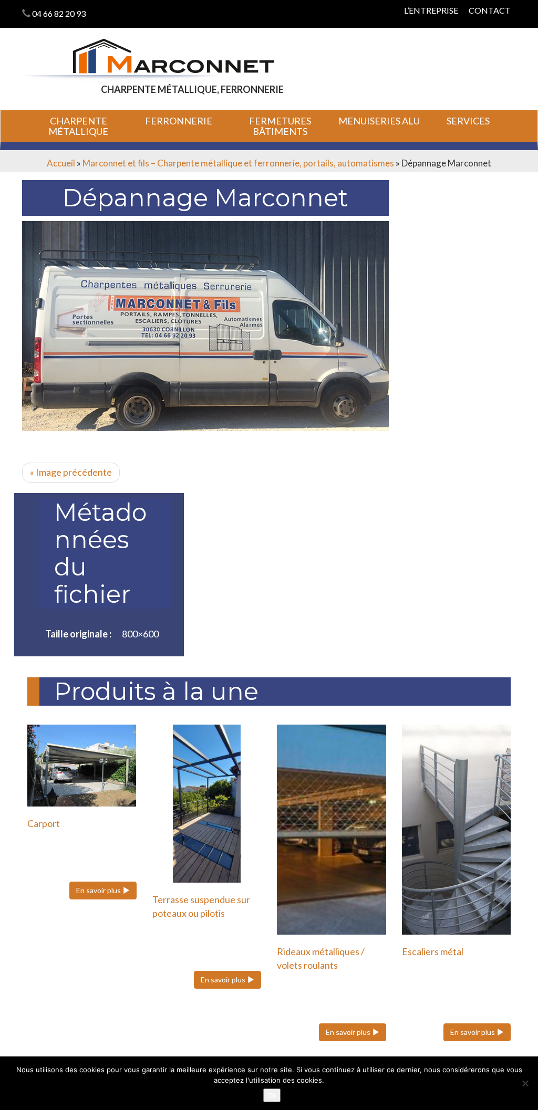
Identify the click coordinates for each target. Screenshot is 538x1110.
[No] (525, 1083)
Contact (490, 10)
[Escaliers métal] (456, 830)
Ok (271, 1095)
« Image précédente (71, 472)
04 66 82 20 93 (59, 13)
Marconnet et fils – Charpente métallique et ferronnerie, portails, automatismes (238, 163)
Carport (43, 823)
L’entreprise (431, 10)
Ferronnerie (178, 121)
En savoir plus (99, 890)
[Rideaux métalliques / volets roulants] (331, 830)
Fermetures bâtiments (280, 126)
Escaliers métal (432, 951)
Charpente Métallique (78, 126)
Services (468, 121)
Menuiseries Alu (379, 121)
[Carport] (82, 766)
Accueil (61, 163)
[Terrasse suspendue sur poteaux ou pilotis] (207, 803)
